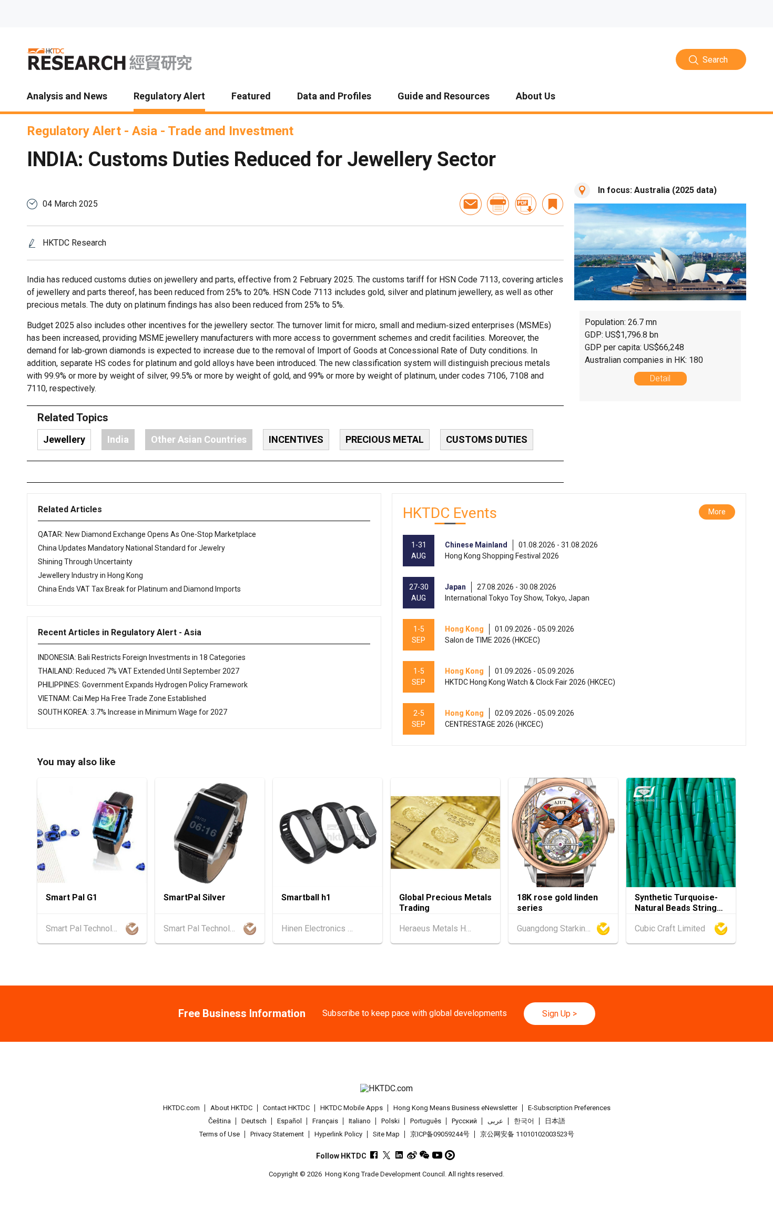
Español (289, 1121)
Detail (660, 378)
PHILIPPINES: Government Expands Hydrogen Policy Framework (143, 684)
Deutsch (254, 1121)
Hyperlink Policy (338, 1134)
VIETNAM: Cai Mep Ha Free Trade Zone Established (122, 698)
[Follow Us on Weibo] (412, 1155)
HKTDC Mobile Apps (351, 1108)
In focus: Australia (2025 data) (657, 190)
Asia (144, 131)
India (118, 439)
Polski (390, 1121)
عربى (495, 1121)
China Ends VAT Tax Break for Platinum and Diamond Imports (139, 589)
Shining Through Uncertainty (85, 561)
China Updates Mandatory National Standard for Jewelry (131, 548)
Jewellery (64, 439)
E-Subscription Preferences (569, 1108)
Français (325, 1121)
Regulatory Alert (74, 131)
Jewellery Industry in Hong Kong (90, 575)
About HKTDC (231, 1108)
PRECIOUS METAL (384, 439)
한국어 (524, 1121)
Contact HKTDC (286, 1108)
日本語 (555, 1121)
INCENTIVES (296, 439)
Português (425, 1121)
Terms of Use (219, 1134)
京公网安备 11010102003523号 (527, 1134)
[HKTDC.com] (386, 1089)
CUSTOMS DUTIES (486, 439)
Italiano (360, 1121)
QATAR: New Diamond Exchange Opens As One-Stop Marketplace (147, 534)
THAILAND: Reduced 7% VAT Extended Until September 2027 (138, 671)
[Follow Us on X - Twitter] (387, 1155)
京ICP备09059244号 (440, 1134)
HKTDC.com (181, 1108)
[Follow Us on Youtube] (437, 1155)
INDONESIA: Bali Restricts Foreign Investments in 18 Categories (142, 657)
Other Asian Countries (199, 439)
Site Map (386, 1134)
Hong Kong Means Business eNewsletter (455, 1108)
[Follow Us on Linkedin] (399, 1155)
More (717, 511)
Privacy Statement (277, 1134)
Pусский (464, 1121)
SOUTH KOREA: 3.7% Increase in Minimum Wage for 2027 (132, 712)
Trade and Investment (230, 131)
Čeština (219, 1121)
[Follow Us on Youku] (450, 1155)
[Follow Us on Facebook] (374, 1155)
